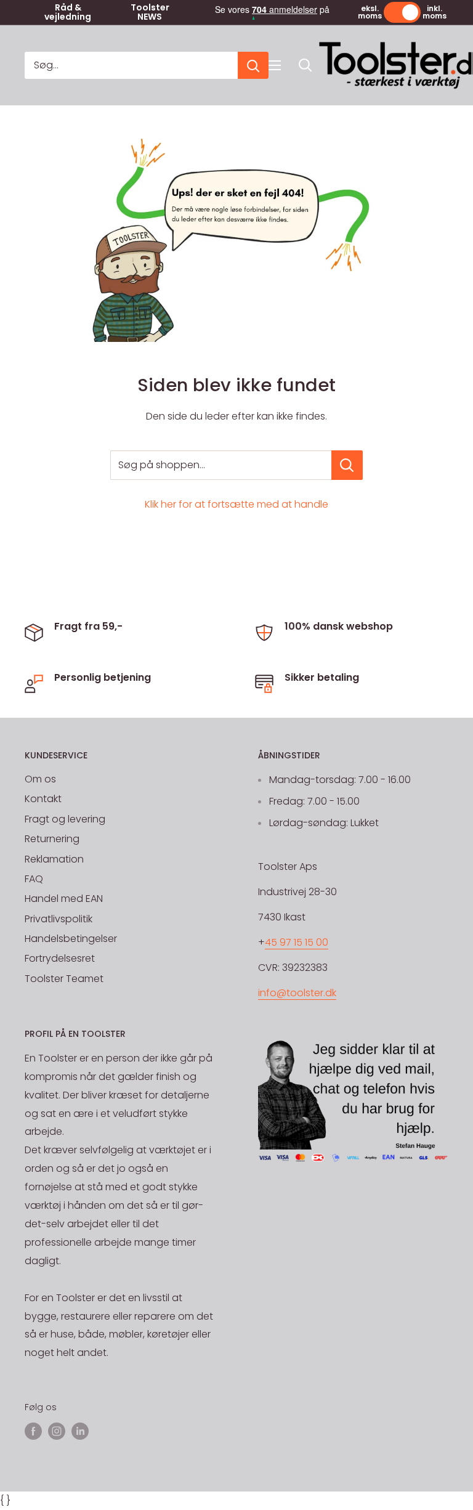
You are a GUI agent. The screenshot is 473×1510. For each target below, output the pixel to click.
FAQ (34, 879)
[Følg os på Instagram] (56, 1431)
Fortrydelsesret (60, 958)
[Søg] (253, 65)
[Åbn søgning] (305, 65)
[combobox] (131, 65)
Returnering (52, 839)
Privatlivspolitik (58, 919)
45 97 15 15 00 (296, 942)
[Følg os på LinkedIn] (80, 1431)
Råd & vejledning (67, 12)
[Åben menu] (275, 65)
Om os (40, 779)
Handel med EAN (64, 898)
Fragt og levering (65, 819)
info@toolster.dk (297, 993)
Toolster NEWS (150, 12)
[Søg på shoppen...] (347, 465)
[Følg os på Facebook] (33, 1431)
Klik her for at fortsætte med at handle (236, 504)
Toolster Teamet (64, 979)
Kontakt (43, 799)
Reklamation (54, 859)
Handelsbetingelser (71, 939)
